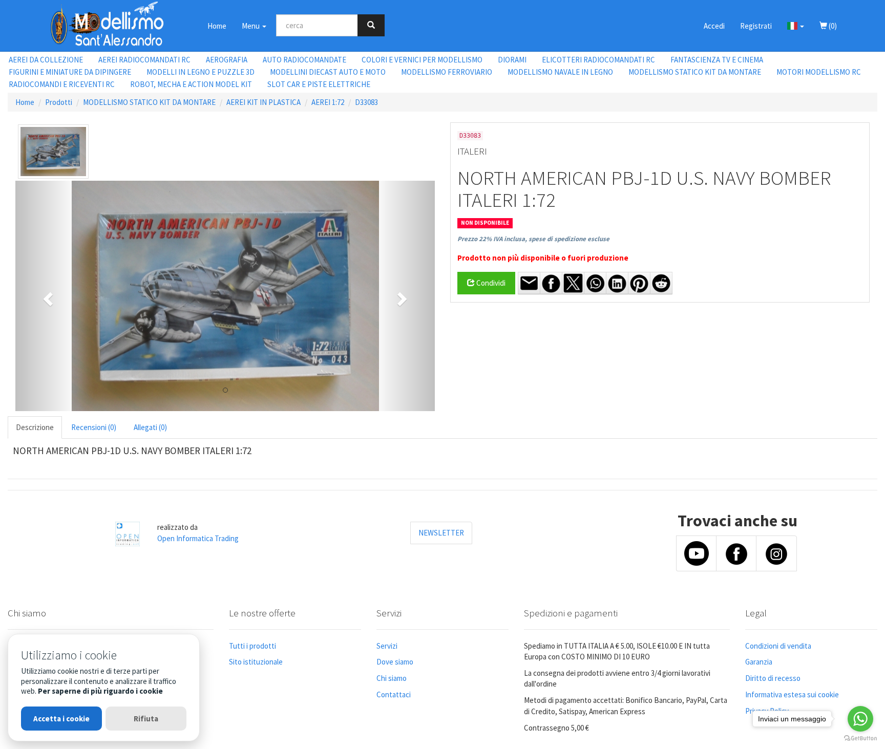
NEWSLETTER (441, 533)
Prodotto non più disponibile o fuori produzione (542, 258)
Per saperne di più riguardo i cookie (100, 691)
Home (216, 26)
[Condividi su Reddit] (661, 283)
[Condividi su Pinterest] (639, 283)
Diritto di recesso (772, 678)
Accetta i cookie (61, 718)
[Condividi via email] (529, 283)
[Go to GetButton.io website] (860, 738)
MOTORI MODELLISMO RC (818, 72)
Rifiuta (146, 718)
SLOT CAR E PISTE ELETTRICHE (318, 84)
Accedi (714, 26)
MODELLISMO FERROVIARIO (446, 72)
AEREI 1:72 (327, 102)
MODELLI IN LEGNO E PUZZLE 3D (200, 72)
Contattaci (393, 694)
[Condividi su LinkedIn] (617, 283)
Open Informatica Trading (198, 538)
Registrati (756, 26)
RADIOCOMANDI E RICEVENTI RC (62, 84)
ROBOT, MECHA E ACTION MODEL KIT (191, 84)
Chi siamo (391, 678)
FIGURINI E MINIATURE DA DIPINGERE (70, 72)
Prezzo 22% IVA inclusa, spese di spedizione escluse (533, 238)
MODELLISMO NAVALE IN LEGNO (560, 72)
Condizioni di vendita (778, 646)
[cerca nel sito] (371, 25)
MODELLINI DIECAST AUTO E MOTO (328, 72)
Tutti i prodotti (252, 646)
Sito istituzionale (256, 662)
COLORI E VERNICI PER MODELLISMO (422, 60)
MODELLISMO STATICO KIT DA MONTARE (694, 72)
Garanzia (758, 662)
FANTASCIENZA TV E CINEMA (716, 60)
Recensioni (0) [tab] (93, 427)
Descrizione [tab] (35, 427)
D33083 (366, 102)
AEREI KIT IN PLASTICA (263, 102)
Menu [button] (251, 26)
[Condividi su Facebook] (551, 283)
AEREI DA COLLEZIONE (46, 60)
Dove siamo (394, 662)
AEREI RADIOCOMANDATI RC (144, 60)
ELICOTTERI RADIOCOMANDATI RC (598, 60)
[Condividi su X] (573, 283)
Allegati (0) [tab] (150, 427)
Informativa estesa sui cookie (792, 694)
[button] (795, 25)
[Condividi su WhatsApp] (595, 283)
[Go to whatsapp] (860, 719)
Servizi (386, 646)
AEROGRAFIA (226, 60)
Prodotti (58, 102)
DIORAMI (512, 60)
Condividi (490, 283)
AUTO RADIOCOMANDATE (304, 60)
